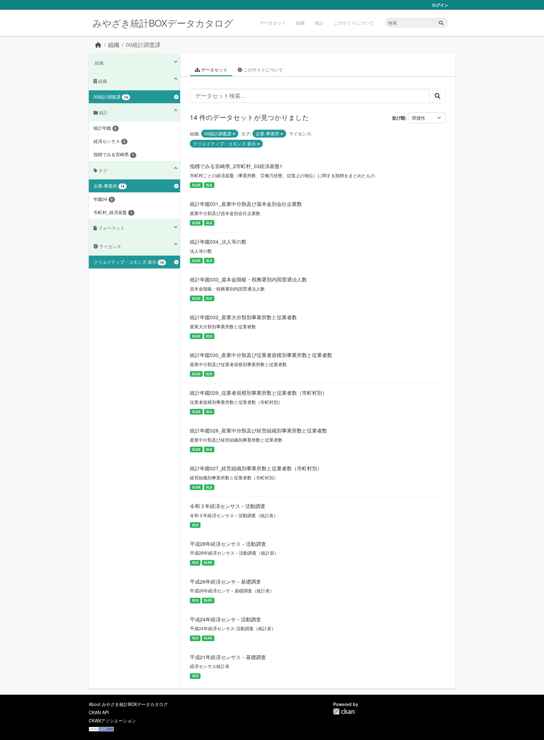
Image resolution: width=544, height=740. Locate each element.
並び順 (398, 118)
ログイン (440, 5)
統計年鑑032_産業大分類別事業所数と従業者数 (243, 317)
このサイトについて (353, 23)
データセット (272, 23)
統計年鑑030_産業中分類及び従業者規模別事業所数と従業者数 (261, 355)
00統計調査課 (143, 44)
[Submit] (441, 23)
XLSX (196, 185)
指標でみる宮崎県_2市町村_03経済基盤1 (236, 166)
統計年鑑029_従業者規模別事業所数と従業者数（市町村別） (258, 392)
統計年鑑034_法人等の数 (218, 241)
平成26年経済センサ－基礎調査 (225, 581)
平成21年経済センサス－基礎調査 (228, 657)
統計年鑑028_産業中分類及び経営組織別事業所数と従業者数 (258, 430)
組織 (300, 23)
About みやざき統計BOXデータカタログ (128, 704)
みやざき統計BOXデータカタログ (163, 23)
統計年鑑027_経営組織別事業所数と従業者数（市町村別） (256, 468)
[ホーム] (98, 44)
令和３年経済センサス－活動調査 (227, 506)
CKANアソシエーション (112, 720)
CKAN (343, 711)
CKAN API (99, 712)
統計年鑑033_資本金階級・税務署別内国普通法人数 (248, 279)
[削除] (234, 133)
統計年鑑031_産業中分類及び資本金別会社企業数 (246, 203)
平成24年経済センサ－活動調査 (225, 619)
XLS (209, 185)
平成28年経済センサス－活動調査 (228, 543)
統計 (319, 23)
